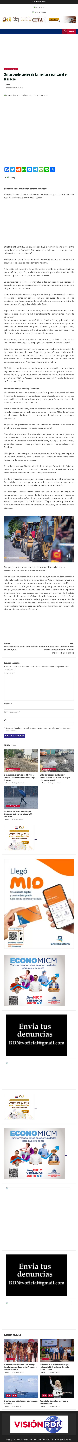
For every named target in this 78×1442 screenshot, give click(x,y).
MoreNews (56, 1439)
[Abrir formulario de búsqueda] (60, 31)
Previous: (21, 646)
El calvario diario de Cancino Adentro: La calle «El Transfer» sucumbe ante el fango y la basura (20, 777)
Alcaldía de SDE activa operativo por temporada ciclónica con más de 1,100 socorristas (18, 814)
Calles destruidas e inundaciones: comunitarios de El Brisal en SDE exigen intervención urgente (55, 777)
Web (6, 720)
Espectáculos (10, 1359)
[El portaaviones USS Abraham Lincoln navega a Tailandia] (21, 1386)
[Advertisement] (39, 51)
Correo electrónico (12, 712)
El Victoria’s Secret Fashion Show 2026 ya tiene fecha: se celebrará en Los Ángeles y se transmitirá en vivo (20, 1367)
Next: (56, 648)
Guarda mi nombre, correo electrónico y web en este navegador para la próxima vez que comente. (38, 729)
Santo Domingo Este (11, 69)
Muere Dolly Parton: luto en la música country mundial (54, 1402)
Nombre (8, 704)
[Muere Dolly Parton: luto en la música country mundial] (57, 1386)
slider (14, 1395)
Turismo (45, 1359)
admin (8, 85)
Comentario (9, 673)
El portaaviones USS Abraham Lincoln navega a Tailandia (20, 1402)
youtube (71, 31)
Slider (8, 1395)
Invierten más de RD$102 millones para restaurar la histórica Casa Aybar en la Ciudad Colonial (54, 1367)
